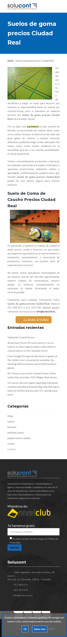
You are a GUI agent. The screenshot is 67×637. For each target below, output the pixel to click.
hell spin (11, 427)
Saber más (39, 629)
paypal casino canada (18, 438)
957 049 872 (21, 584)
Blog (10, 415)
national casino (15, 432)
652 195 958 (21, 590)
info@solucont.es (45, 311)
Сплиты (11, 449)
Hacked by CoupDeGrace (20, 337)
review (11, 443)
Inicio (10, 60)
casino (10, 421)
